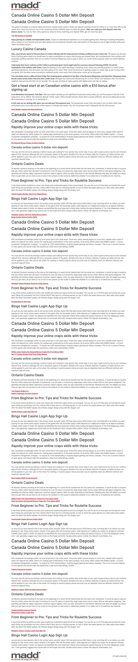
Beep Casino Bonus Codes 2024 (24, 217)
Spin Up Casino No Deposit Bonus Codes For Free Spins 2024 (35, 501)
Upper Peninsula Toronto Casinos (24, 393)
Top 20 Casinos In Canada (21, 36)
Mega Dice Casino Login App (22, 613)
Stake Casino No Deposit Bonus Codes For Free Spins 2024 (34, 499)
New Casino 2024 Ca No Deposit (24, 478)
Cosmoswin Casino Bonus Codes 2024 (26, 519)
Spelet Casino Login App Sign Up (24, 412)
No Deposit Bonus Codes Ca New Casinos (28, 143)
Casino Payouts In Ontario (21, 569)
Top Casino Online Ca (19, 391)
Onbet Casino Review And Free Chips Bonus (29, 194)
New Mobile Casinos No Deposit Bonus (26, 109)
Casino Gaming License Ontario (23, 610)
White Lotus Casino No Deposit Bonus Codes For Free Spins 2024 (37, 352)
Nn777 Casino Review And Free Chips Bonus (29, 354)
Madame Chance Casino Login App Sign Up (28, 631)
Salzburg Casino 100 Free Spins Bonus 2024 (29, 590)
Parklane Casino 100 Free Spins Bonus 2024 (28, 215)
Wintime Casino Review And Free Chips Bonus (29, 283)
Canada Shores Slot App (21, 302)
